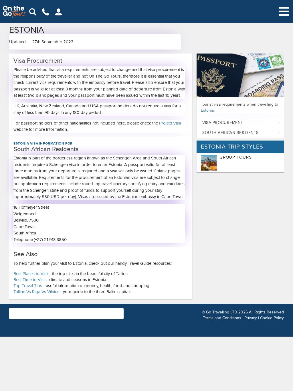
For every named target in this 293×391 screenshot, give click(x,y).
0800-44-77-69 (99, 310)
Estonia (207, 110)
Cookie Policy (272, 317)
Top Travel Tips (27, 285)
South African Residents (230, 132)
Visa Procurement (222, 122)
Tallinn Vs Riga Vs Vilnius (36, 291)
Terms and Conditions (222, 317)
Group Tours (235, 157)
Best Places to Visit (30, 273)
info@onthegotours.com (46, 316)
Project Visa (170, 123)
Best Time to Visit (29, 279)
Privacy (250, 317)
